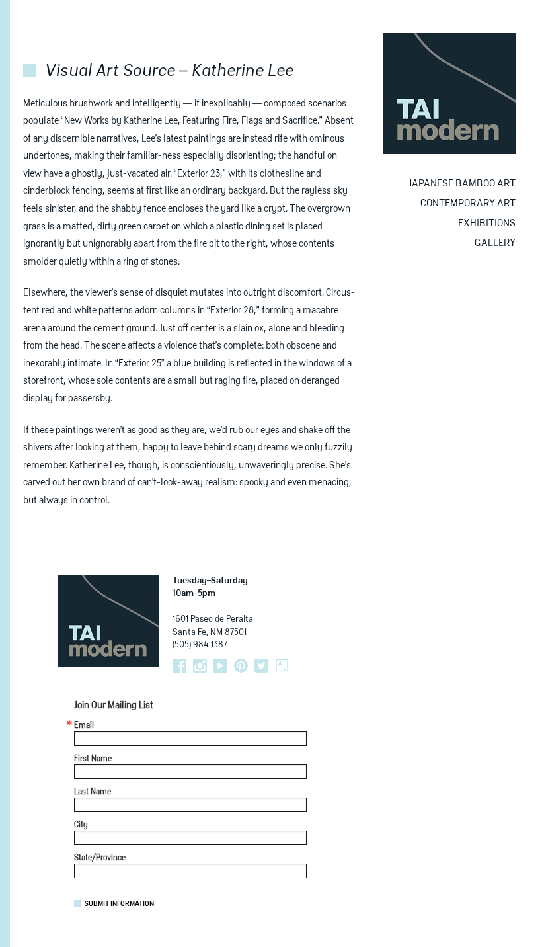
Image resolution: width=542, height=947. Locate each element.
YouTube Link (220, 666)
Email (84, 726)
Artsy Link (282, 666)
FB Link (179, 666)
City (81, 825)
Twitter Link (261, 666)
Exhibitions (487, 223)
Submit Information (119, 904)
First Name (93, 759)
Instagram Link (200, 666)
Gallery (495, 243)
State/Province (100, 858)
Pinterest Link (241, 666)
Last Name (92, 792)
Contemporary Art (468, 203)
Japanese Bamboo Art (462, 183)
